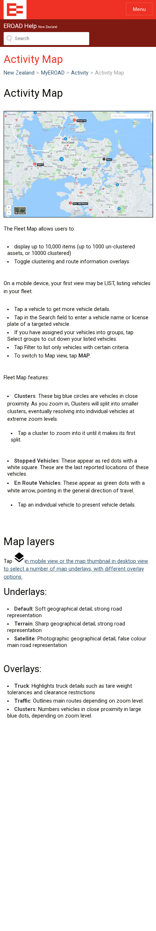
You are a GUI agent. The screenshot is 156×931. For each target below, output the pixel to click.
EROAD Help (15, 9)
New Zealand (19, 73)
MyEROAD (53, 73)
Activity (80, 73)
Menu (139, 9)
